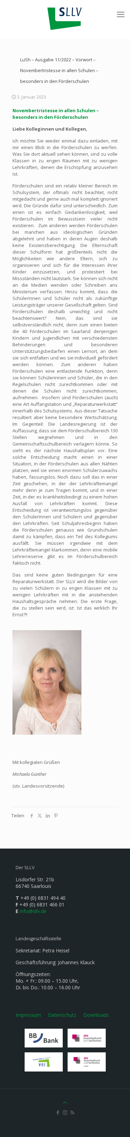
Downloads (96, 1015)
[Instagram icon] (65, 1112)
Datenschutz (62, 1015)
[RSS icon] (72, 1112)
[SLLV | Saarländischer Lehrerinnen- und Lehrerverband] (65, 17)
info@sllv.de (33, 911)
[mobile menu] (121, 14)
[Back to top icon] (65, 1102)
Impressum (28, 1015)
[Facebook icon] (57, 1112)
